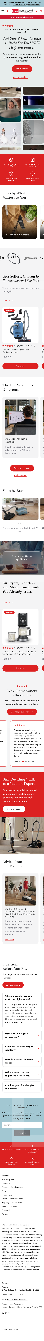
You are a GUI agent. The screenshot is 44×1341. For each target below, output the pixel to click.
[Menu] (2, 11)
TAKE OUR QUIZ (34, 4)
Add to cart (20, 366)
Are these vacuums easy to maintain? (19, 1048)
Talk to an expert (14, 809)
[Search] (8, 11)
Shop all (6, 300)
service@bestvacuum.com (17, 1299)
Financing (6, 1183)
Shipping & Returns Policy (12, 1202)
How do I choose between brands (19, 1061)
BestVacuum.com (13, 1330)
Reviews (5, 1214)
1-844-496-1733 (21, 1294)
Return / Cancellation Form (12, 1198)
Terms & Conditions (9, 1206)
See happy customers (20, 711)
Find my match (22, 68)
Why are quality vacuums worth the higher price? (18, 997)
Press (4, 1191)
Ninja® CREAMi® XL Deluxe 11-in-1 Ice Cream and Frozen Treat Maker (20, 652)
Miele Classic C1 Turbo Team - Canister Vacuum (16, 350)
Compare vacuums (22, 468)
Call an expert (20, 475)
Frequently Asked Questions (13, 1187)
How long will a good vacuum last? (16, 1035)
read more (9, 939)
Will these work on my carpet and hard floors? (17, 1074)
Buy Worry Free (8, 1179)
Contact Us (6, 1210)
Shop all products (20, 77)
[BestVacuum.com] (22, 11)
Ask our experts (13, 984)
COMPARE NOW (19, 4)
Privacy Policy (7, 1195)
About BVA (6, 1175)
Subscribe (22, 1133)
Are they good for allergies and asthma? (19, 1087)
